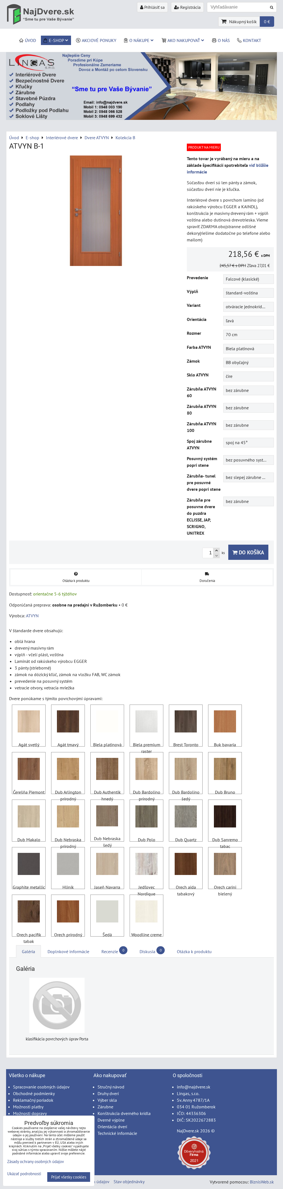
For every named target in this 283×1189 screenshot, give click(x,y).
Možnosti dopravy (30, 1113)
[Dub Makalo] (29, 817)
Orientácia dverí (112, 1126)
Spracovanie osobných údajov (41, 1087)
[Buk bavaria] (225, 722)
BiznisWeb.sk (262, 1182)
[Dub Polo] (146, 817)
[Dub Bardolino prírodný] (146, 770)
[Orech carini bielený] (225, 865)
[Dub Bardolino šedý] (186, 770)
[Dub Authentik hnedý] (107, 770)
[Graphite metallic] (29, 865)
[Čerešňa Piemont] (29, 770)
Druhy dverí (108, 1093)
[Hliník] (68, 865)
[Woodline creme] (146, 912)
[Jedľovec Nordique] (146, 865)
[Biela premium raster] (146, 722)
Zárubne (105, 1106)
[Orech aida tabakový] (186, 865)
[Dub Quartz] (186, 817)
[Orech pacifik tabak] (29, 912)
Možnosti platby (28, 1106)
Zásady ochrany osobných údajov (35, 1161)
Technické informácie (117, 1133)
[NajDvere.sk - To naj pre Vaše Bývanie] (141, 118)
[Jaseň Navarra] (107, 865)
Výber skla (107, 1100)
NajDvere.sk (188, 1130)
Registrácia (190, 7)
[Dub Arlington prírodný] (68, 770)
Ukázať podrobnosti (24, 1174)
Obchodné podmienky (34, 1093)
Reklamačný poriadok (33, 1100)
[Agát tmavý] (68, 722)
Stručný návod (111, 1087)
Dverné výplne (111, 1120)
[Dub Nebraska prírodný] (68, 817)
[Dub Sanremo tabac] (225, 817)
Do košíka (250, 552)
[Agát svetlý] (29, 722)
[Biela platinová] (107, 722)
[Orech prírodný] (68, 912)
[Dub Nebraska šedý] (107, 816)
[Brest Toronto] (186, 722)
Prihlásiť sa (154, 7)
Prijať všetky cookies (68, 1177)
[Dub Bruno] (225, 770)
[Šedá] (107, 912)
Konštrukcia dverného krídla (124, 1113)
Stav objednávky (129, 1181)
